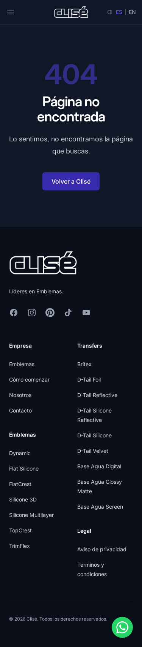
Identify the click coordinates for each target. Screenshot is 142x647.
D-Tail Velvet (92, 451)
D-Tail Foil (89, 379)
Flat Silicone (24, 468)
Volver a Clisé (71, 181)
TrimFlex (19, 546)
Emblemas (21, 364)
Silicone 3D (23, 499)
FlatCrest (20, 484)
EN (132, 12)
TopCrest (20, 530)
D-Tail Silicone (94, 435)
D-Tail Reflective (97, 395)
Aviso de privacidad (101, 549)
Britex (84, 364)
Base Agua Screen (100, 506)
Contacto (20, 410)
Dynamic (20, 453)
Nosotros (20, 395)
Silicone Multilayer (31, 515)
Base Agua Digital (99, 466)
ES (119, 12)
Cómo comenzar (29, 379)
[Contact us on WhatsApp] (122, 627)
